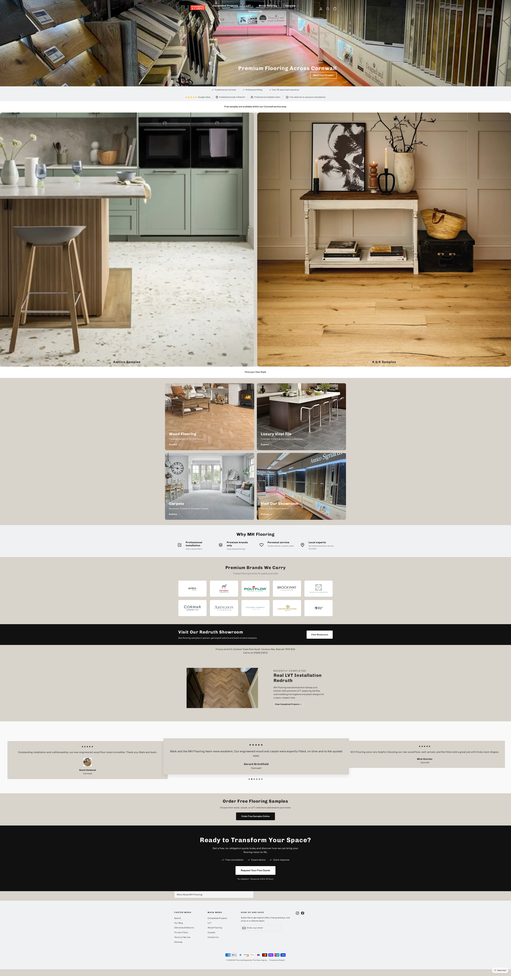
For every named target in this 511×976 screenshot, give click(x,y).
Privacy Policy (181, 932)
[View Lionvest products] (287, 608)
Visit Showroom (319, 634)
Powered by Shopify (277, 960)
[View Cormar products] (192, 608)
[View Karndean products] (224, 588)
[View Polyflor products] (255, 588)
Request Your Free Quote (255, 870)
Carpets (290, 5)
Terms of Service (182, 937)
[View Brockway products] (287, 588)
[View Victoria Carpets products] (255, 608)
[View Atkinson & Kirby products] (318, 608)
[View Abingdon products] (224, 608)
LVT (249, 5)
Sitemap (178, 942)
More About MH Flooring (189, 894)
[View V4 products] (318, 588)
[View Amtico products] (192, 588)
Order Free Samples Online (255, 816)
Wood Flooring (268, 5)
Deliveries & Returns (184, 927)
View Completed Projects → (288, 704)
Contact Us (255, 11)
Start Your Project (323, 75)
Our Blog (178, 923)
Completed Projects (226, 5)
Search (177, 918)
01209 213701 (261, 652)
